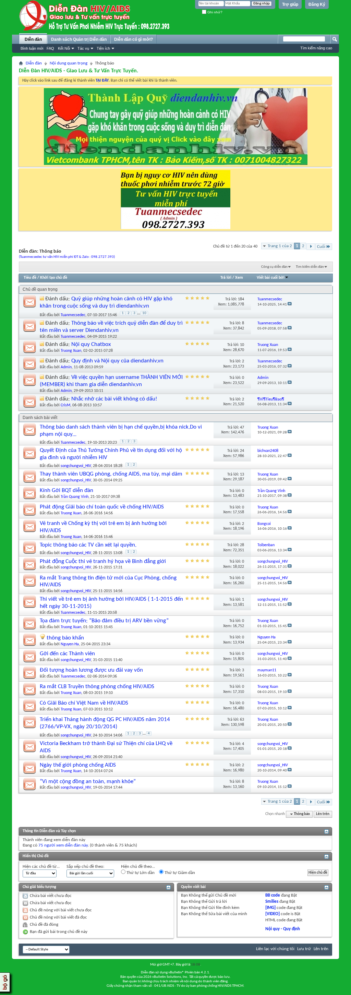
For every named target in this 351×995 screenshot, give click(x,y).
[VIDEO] (272, 914)
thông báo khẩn (65, 638)
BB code (272, 895)
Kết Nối (64, 48)
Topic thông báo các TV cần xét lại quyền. (88, 545)
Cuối (321, 246)
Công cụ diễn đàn (274, 267)
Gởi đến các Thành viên (67, 654)
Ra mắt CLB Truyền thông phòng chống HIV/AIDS (97, 687)
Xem (239, 278)
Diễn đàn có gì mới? (133, 39)
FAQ (50, 48)
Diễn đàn (33, 39)
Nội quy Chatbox (91, 344)
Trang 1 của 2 (280, 246)
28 (242, 545)
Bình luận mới (32, 48)
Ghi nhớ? (214, 12)
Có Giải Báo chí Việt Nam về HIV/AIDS (84, 703)
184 (241, 299)
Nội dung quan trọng (68, 63)
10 (144, 313)
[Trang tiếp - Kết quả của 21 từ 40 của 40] (310, 246)
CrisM (65, 405)
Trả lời (225, 278)
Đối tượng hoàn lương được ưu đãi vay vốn (91, 670)
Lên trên (322, 814)
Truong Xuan (71, 351)
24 (242, 451)
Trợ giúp (290, 4)
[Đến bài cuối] (290, 305)
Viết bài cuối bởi (271, 278)
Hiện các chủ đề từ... (41, 866)
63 (242, 720)
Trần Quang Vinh (74, 497)
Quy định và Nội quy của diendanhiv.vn (117, 361)
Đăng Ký (316, 4)
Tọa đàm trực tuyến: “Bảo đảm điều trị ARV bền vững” (104, 621)
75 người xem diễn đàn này (63, 845)
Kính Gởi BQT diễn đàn (66, 490)
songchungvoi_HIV (76, 466)
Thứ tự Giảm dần (179, 873)
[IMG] (270, 908)
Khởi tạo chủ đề (53, 278)
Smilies (271, 901)
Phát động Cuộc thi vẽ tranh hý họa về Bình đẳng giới (103, 561)
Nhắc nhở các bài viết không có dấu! (114, 399)
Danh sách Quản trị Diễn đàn (79, 39)
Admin (66, 367)
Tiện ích (103, 48)
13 (242, 474)
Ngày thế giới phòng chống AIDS (78, 765)
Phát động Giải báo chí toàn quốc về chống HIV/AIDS (102, 507)
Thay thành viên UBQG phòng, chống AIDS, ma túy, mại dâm (111, 474)
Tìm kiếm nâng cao (316, 48)
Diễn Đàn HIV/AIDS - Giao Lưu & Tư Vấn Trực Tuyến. (78, 71)
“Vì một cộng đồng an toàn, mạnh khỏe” (88, 781)
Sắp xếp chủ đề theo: (85, 866)
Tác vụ (83, 48)
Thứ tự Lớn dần (140, 873)
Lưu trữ (304, 949)
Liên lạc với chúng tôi (275, 949)
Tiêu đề (30, 278)
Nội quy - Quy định (282, 929)
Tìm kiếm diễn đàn (310, 267)
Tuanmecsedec (73, 315)
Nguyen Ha (70, 644)
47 (242, 427)
